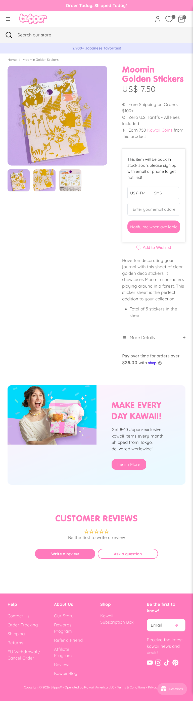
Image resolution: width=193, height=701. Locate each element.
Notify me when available (153, 226)
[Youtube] (150, 663)
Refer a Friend (68, 640)
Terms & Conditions (131, 687)
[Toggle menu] (8, 19)
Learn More (128, 464)
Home (12, 60)
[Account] (158, 17)
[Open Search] (9, 34)
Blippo (55, 687)
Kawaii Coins (159, 130)
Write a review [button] (65, 553)
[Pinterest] (175, 663)
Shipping (16, 633)
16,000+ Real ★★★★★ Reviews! (121, 48)
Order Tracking (23, 624)
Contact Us (18, 615)
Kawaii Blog (65, 673)
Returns (15, 642)
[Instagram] (158, 663)
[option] (57, 117)
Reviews (62, 664)
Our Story (64, 615)
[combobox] (41, 34)
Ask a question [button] (128, 553)
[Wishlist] (169, 19)
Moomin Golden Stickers (41, 60)
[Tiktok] (167, 663)
